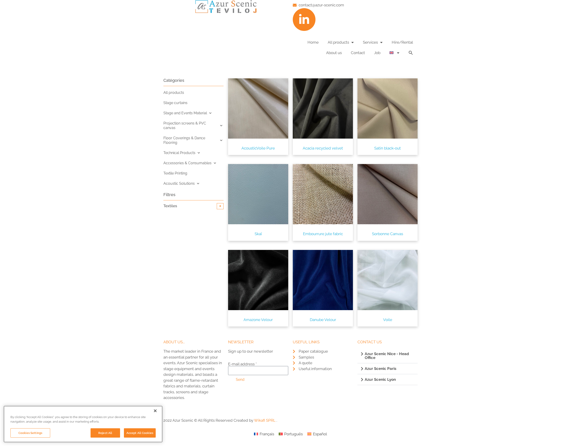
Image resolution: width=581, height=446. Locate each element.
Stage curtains (175, 103)
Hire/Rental (402, 42)
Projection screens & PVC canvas (184, 125)
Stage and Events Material (185, 113)
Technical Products (179, 153)
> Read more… (175, 406)
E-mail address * (242, 364)
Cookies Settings (30, 433)
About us (334, 52)
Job (377, 52)
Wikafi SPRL (265, 420)
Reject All (105, 433)
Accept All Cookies (139, 433)
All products (338, 42)
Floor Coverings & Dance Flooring (184, 140)
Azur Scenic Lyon (380, 379)
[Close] (155, 411)
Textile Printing (175, 173)
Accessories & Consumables (187, 163)
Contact (358, 52)
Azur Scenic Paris (380, 368)
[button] (411, 52)
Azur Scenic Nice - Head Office (387, 355)
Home (313, 42)
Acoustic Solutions (179, 183)
